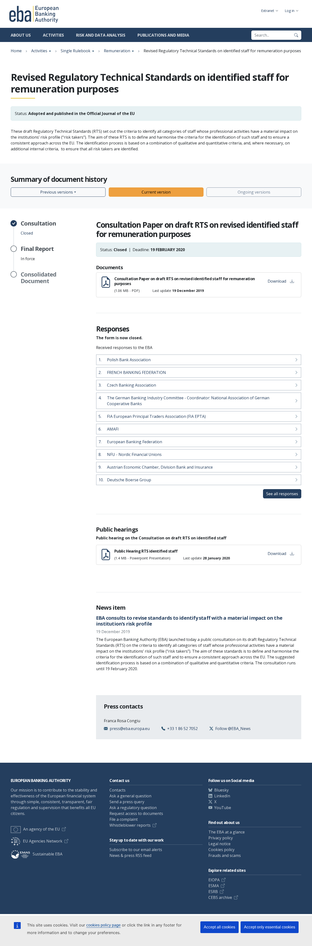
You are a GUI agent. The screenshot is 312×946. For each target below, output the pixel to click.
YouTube (222, 807)
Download (277, 281)
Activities (53, 35)
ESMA (213, 885)
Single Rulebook (75, 50)
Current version (156, 192)
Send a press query (126, 801)
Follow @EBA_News (233, 728)
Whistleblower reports (130, 825)
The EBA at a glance (226, 832)
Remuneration (117, 50)
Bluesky (221, 790)
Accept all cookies (219, 927)
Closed (38, 228)
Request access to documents (136, 813)
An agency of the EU (41, 829)
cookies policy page (103, 925)
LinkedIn (222, 796)
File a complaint (123, 819)
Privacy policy (220, 838)
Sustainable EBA (47, 854)
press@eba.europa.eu (130, 728)
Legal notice (219, 843)
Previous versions (56, 192)
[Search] (296, 35)
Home (16, 50)
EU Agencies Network (42, 841)
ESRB (213, 891)
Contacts (117, 790)
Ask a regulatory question (133, 807)
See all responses (282, 493)
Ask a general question (130, 796)
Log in (289, 10)
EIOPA (214, 880)
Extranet (267, 10)
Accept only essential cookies (269, 927)
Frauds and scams (224, 855)
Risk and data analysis (100, 35)
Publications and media (163, 35)
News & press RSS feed (130, 855)
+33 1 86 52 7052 (182, 728)
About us (21, 35)
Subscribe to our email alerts (135, 849)
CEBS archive (220, 897)
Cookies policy (221, 849)
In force (37, 253)
